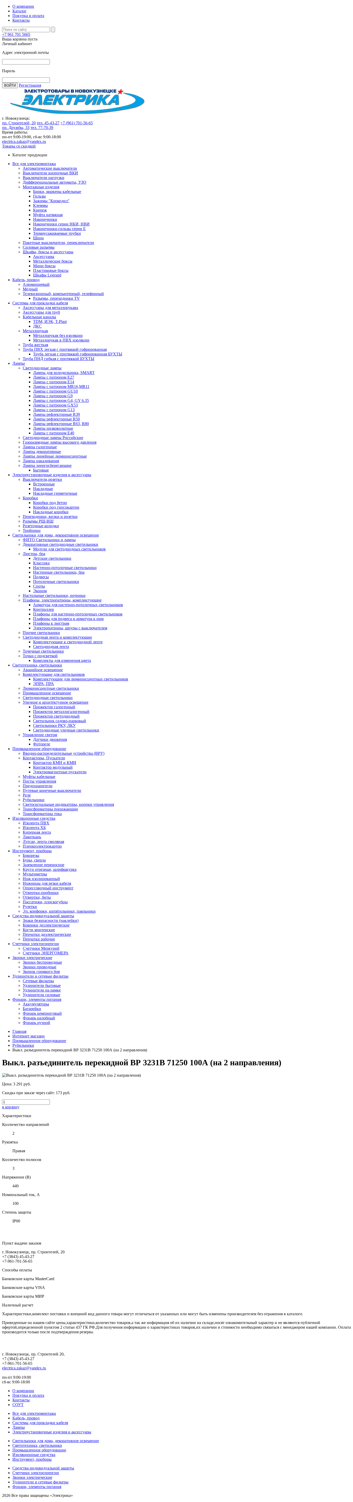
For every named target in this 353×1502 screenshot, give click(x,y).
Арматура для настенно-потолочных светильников (78, 605)
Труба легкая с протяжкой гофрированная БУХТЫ (77, 354)
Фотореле (41, 744)
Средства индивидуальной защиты (43, 916)
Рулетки (30, 906)
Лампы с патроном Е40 (53, 433)
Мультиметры (35, 874)
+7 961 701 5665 (16, 34)
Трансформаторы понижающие (50, 809)
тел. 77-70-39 (41, 127)
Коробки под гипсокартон (56, 507)
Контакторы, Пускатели (44, 758)
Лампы (18, 363)
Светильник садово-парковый (59, 721)
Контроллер (43, 609)
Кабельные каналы (39, 317)
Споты (39, 586)
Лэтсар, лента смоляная (43, 841)
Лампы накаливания (41, 461)
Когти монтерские (39, 930)
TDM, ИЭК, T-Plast (50, 321)
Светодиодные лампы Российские (53, 437)
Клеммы (40, 205)
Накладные (43, 488)
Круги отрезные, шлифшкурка (49, 869)
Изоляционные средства (33, 818)
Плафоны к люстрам (51, 623)
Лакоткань (32, 837)
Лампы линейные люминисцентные (55, 456)
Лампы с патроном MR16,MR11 (61, 386)
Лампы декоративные (42, 451)
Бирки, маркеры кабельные (57, 191)
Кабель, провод (26, 280)
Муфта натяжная (48, 215)
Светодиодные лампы (42, 368)
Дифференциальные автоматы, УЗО (54, 182)
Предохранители (37, 786)
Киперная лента (37, 832)
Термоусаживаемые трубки (57, 233)
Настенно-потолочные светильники (65, 567)
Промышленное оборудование (39, 748)
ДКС (37, 326)
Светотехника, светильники (37, 665)
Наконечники (45, 219)
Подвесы (41, 577)
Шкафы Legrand (47, 275)
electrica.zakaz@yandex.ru (24, 141)
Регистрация (30, 85)
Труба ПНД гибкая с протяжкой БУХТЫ (58, 358)
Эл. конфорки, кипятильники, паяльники (59, 911)
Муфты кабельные (39, 776)
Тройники (32, 530)
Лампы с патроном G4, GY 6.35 (61, 400)
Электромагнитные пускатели (60, 772)
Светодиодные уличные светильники (66, 730)
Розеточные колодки (41, 526)
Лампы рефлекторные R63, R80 (61, 423)
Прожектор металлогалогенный (61, 711)
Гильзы (39, 196)
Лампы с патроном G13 (54, 410)
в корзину (10, 1107)
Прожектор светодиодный (56, 716)
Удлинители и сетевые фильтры (40, 976)
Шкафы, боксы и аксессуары (48, 252)
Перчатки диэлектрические (47, 934)
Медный (30, 289)
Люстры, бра (34, 553)
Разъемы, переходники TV (56, 298)
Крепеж (40, 210)
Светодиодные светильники (48, 697)
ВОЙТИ (10, 85)
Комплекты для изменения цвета (62, 660)
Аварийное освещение (43, 670)
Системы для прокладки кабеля (40, 303)
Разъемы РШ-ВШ (38, 521)
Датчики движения (50, 739)
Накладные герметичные (55, 493)
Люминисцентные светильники (51, 688)
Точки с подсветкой (40, 656)
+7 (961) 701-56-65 (76, 123)
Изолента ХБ (34, 827)
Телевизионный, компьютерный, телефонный (63, 293)
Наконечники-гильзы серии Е (59, 228)
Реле (27, 795)
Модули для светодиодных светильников (69, 549)
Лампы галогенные (40, 447)
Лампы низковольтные (53, 428)
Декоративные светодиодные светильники (60, 544)
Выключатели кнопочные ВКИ (50, 173)
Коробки (30, 498)
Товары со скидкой (19, 146)
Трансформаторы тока (42, 813)
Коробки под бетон (50, 502)
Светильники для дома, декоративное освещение (55, 535)
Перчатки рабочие (39, 939)
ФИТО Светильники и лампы (49, 540)
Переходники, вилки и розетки (50, 516)
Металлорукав (35, 331)
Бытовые (41, 470)
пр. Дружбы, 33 (15, 127)
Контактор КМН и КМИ (54, 762)
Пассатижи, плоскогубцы (45, 902)
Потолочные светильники (56, 581)
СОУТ (18, 1404)
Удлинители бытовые (42, 985)
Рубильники (33, 800)
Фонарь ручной (36, 1022)
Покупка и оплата (28, 15)
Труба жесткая (35, 345)
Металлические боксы (52, 261)
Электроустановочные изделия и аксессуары (51, 475)
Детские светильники (52, 558)
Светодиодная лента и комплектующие (57, 637)
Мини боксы (44, 266)
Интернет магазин (28, 1036)
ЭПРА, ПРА (43, 683)
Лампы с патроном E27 (53, 377)
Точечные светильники (43, 651)
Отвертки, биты (37, 897)
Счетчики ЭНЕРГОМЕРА (45, 953)
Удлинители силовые (41, 995)
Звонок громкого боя (41, 971)
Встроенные (44, 484)
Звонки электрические (32, 957)
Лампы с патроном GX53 (55, 405)
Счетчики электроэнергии (35, 943)
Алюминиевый (36, 284)
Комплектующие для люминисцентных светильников (80, 679)
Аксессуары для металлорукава (50, 307)
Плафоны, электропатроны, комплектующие (62, 600)
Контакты (21, 20)
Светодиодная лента (51, 646)
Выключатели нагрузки (43, 177)
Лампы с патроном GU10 (55, 391)
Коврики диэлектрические (46, 925)
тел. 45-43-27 (48, 123)
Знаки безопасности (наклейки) (51, 920)
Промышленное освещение (47, 693)
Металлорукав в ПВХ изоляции (61, 340)
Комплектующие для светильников (54, 674)
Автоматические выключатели (50, 168)
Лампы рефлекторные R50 (56, 419)
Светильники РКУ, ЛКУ (54, 725)
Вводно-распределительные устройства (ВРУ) (63, 753)
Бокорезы (31, 855)
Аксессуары (43, 256)
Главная (19, 1031)
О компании (23, 6)
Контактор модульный (53, 767)
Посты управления (39, 781)
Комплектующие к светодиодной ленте (68, 642)
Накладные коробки (50, 512)
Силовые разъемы (39, 247)
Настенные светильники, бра (59, 572)
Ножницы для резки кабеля (47, 883)
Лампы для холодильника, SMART (64, 372)
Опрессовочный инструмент (48, 888)
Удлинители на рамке (42, 990)
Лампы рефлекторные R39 (56, 414)
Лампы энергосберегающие (47, 465)
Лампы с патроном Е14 (53, 382)
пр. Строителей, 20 (19, 123)
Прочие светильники (41, 632)
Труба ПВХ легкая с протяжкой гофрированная (65, 349)
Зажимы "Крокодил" (51, 201)
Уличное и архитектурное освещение (55, 702)
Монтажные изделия (41, 187)
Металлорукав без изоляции (58, 335)
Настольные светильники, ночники (54, 595)
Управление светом (40, 735)
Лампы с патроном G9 (53, 396)
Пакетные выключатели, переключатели (58, 242)
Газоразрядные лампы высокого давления (59, 442)
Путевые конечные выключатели (52, 790)
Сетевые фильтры (38, 981)
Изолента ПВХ (36, 823)
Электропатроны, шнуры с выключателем (70, 628)
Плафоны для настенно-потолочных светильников (77, 614)
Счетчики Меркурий (41, 948)
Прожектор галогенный (54, 707)
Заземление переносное (43, 865)
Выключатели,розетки (42, 479)
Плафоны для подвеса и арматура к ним (68, 618)
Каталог (19, 11)
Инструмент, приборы (32, 851)
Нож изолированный (41, 878)
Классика (41, 563)
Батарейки (32, 1008)
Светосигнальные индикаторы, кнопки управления (68, 804)
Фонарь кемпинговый (42, 1013)
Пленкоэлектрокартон (42, 846)
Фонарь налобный (39, 1018)
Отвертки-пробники (41, 892)
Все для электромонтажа (34, 163)
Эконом (40, 591)
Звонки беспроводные (42, 962)
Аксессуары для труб (41, 312)
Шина (38, 238)
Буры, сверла (34, 860)
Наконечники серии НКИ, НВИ (61, 224)
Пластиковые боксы (50, 270)
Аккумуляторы (36, 1004)
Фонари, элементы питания (36, 999)
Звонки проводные (39, 967)
